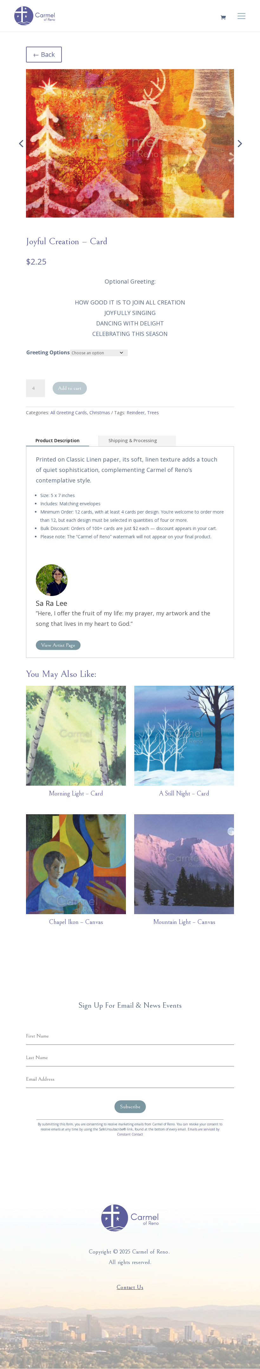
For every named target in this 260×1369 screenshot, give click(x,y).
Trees (153, 412)
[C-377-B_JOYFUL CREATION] (130, 143)
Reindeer (136, 412)
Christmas (99, 412)
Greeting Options (48, 352)
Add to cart (69, 388)
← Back (44, 54)
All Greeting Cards (68, 412)
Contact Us (130, 1287)
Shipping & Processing (132, 440)
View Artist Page (58, 645)
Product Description (58, 440)
